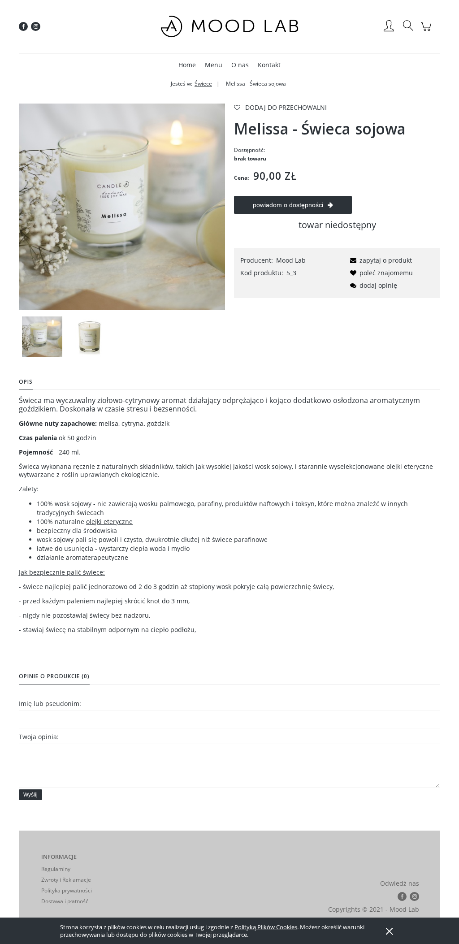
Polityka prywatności (66, 890)
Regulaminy (55, 869)
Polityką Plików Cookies (265, 927)
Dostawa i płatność (64, 901)
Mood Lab (291, 260)
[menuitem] (187, 65)
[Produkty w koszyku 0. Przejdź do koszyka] (427, 31)
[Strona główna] (229, 26)
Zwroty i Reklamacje (66, 879)
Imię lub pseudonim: (50, 703)
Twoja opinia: (39, 736)
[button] (379, 260)
